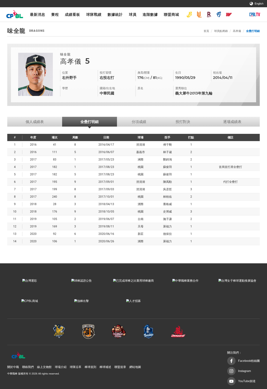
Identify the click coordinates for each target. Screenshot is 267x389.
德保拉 (167, 233)
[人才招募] (133, 301)
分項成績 (139, 122)
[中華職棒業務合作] (185, 280)
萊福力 (167, 226)
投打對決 (183, 122)
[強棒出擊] (81, 301)
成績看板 (72, 15)
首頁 (206, 30)
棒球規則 (90, 367)
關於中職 (13, 367)
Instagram (244, 370)
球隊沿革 (75, 367)
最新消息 (37, 15)
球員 (133, 15)
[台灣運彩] (29, 280)
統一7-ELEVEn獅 (199, 14)
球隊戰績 (94, 15)
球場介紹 (60, 367)
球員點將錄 (221, 30)
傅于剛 (167, 144)
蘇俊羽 (167, 166)
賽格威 (167, 204)
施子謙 (167, 219)
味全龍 (229, 14)
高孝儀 (237, 30)
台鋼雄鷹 (239, 14)
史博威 (167, 211)
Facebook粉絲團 (249, 360)
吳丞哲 (167, 189)
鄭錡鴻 (167, 159)
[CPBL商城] (29, 301)
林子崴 (167, 152)
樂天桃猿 (209, 14)
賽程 (55, 15)
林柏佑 (167, 196)
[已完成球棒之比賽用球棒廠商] (133, 280)
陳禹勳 (167, 181)
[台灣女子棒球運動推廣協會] (237, 280)
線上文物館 (44, 367)
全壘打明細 (253, 30)
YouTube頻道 (247, 381)
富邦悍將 (219, 14)
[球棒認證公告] (81, 280)
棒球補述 (105, 367)
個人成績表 (35, 122)
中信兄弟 (189, 14)
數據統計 (115, 15)
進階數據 (150, 15)
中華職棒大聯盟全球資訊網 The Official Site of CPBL (14, 15)
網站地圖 (135, 367)
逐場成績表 (232, 122)
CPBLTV (254, 14)
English (259, 3)
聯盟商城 (171, 15)
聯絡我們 (28, 367)
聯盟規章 (120, 367)
